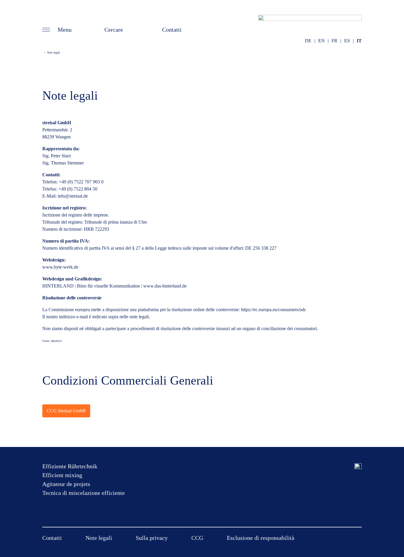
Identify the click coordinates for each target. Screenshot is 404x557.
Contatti (172, 29)
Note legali (98, 538)
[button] (57, 29)
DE (308, 40)
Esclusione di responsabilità (260, 538)
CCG (197, 538)
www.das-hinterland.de (165, 285)
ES (347, 40)
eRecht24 (56, 341)
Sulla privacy (152, 538)
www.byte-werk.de (60, 266)
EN (321, 40)
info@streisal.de (73, 195)
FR (334, 40)
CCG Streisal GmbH (66, 410)
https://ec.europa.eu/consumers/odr (273, 309)
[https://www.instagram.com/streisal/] (358, 466)
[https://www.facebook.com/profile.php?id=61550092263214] (347, 466)
